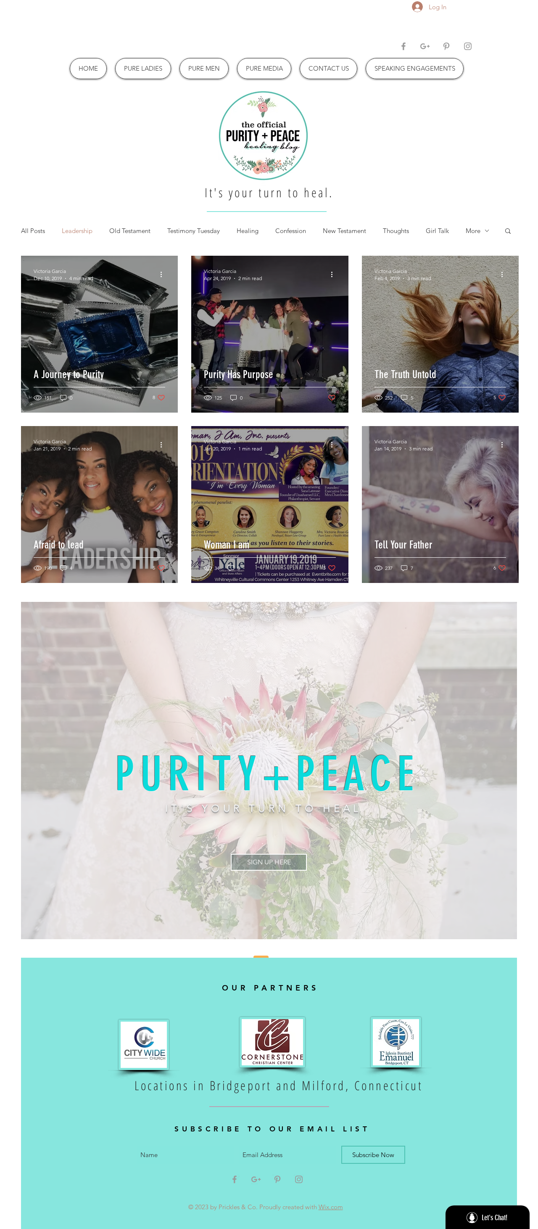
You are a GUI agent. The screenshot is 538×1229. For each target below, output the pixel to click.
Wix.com (331, 1207)
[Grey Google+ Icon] (425, 46)
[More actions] (164, 274)
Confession (290, 231)
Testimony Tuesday (193, 231)
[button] (508, 231)
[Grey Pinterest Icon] (446, 46)
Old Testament (129, 231)
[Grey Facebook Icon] (403, 46)
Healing (247, 231)
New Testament (344, 231)
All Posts (33, 231)
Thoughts (396, 231)
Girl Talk (437, 231)
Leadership (77, 231)
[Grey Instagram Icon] (468, 46)
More (473, 231)
